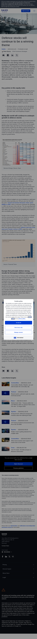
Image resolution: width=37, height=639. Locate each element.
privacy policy (25, 318)
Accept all (18, 322)
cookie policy (15, 318)
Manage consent (18, 332)
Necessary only (19, 327)
